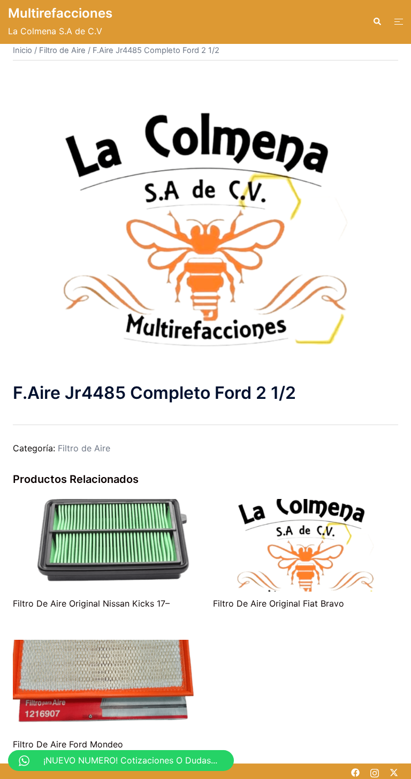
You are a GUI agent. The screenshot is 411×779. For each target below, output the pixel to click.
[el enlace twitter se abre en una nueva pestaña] (394, 771)
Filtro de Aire (62, 50)
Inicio (22, 50)
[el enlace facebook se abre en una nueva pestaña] (355, 771)
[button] (376, 22)
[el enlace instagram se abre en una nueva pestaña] (374, 771)
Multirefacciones (60, 13)
